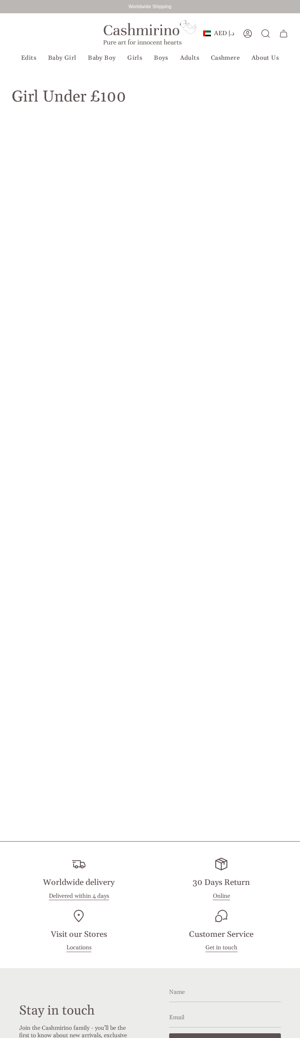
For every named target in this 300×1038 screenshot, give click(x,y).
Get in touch (221, 947)
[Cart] (284, 33)
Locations (78, 947)
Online (221, 896)
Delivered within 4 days (79, 896)
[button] (28, 58)
